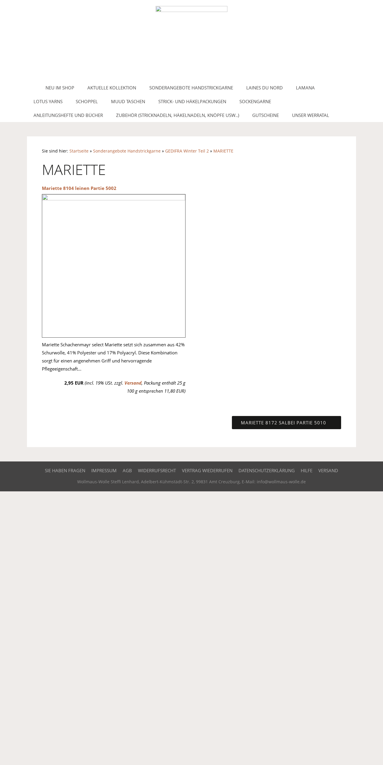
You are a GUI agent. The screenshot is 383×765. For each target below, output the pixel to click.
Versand (133, 383)
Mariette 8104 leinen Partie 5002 (79, 188)
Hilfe (306, 470)
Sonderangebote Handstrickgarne (127, 151)
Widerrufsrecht (157, 470)
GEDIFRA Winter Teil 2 (187, 151)
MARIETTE (223, 151)
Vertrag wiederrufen (207, 470)
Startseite (79, 151)
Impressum (104, 470)
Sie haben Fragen (65, 470)
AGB (127, 470)
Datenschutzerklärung (266, 470)
